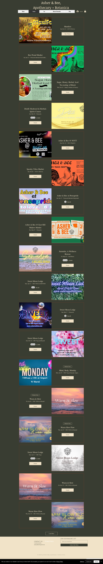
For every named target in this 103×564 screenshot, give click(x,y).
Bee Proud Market (35, 55)
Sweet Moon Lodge (35, 281)
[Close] (101, 561)
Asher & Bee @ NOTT (67, 140)
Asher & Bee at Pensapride (67, 195)
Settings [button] (82, 561)
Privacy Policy (59, 561)
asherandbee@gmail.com (39, 544)
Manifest (67, 26)
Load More (51, 533)
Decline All (88, 561)
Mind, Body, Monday (67, 370)
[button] (85, 11)
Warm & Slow (35, 399)
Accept (96, 561)
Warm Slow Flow (67, 427)
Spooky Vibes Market (35, 169)
